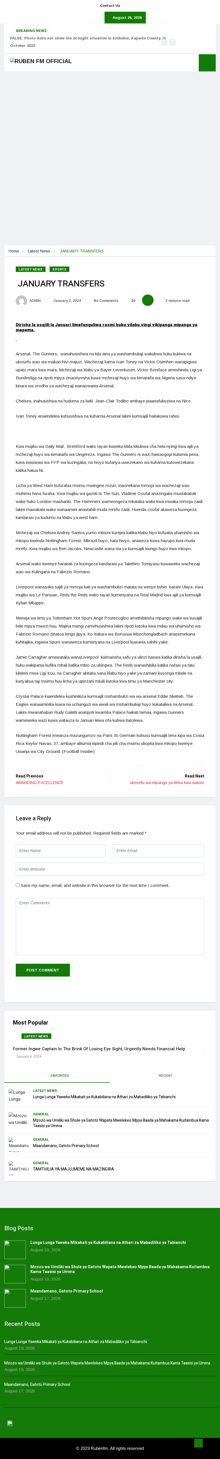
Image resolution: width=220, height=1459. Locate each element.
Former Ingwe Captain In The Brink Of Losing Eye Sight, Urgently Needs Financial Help (99, 1049)
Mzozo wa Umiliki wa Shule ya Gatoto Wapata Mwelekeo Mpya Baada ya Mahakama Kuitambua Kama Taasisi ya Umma (121, 1123)
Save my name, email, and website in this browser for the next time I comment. (95, 885)
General (41, 1114)
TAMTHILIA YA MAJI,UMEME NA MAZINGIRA (73, 1169)
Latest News (39, 251)
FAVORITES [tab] (59, 1075)
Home (14, 251)
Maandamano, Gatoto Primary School (66, 1146)
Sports (59, 269)
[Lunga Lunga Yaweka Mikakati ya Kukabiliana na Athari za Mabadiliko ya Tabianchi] (15, 1249)
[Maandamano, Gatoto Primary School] (15, 1298)
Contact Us (110, 6)
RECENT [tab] (165, 1075)
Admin (35, 301)
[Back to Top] (198, 1443)
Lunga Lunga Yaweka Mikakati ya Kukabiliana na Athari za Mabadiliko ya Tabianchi (104, 1097)
